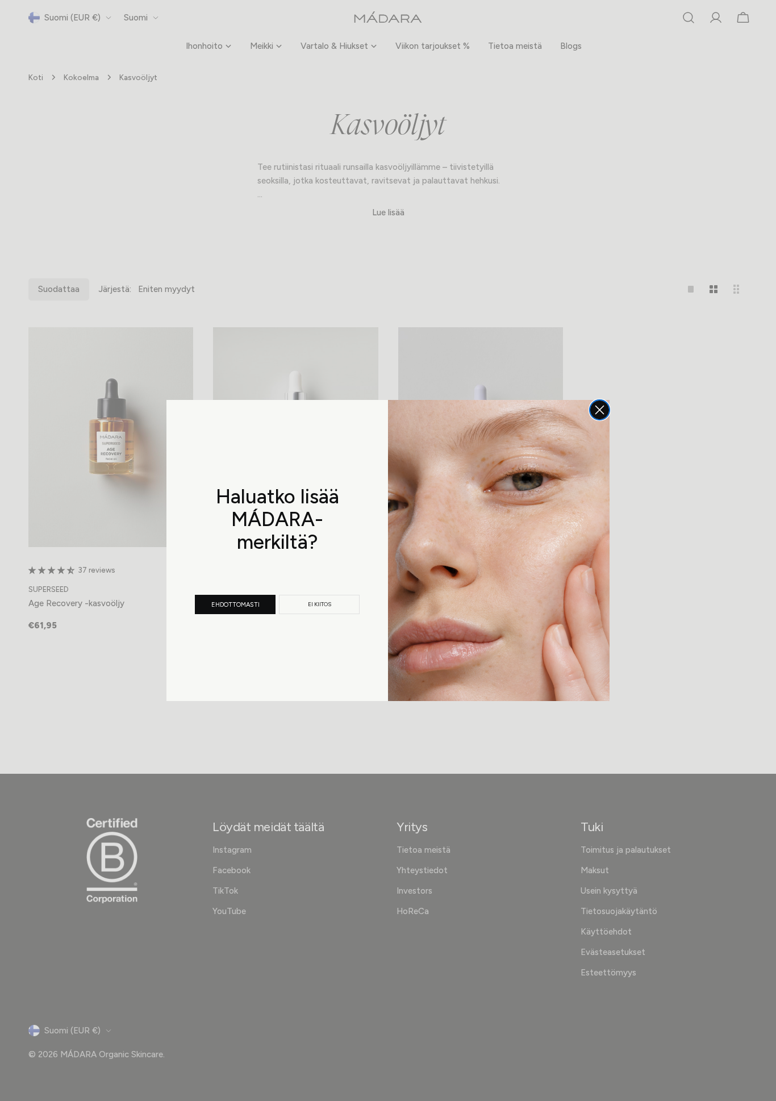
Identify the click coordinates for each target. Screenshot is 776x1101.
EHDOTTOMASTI (235, 604)
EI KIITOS (319, 604)
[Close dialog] (600, 410)
